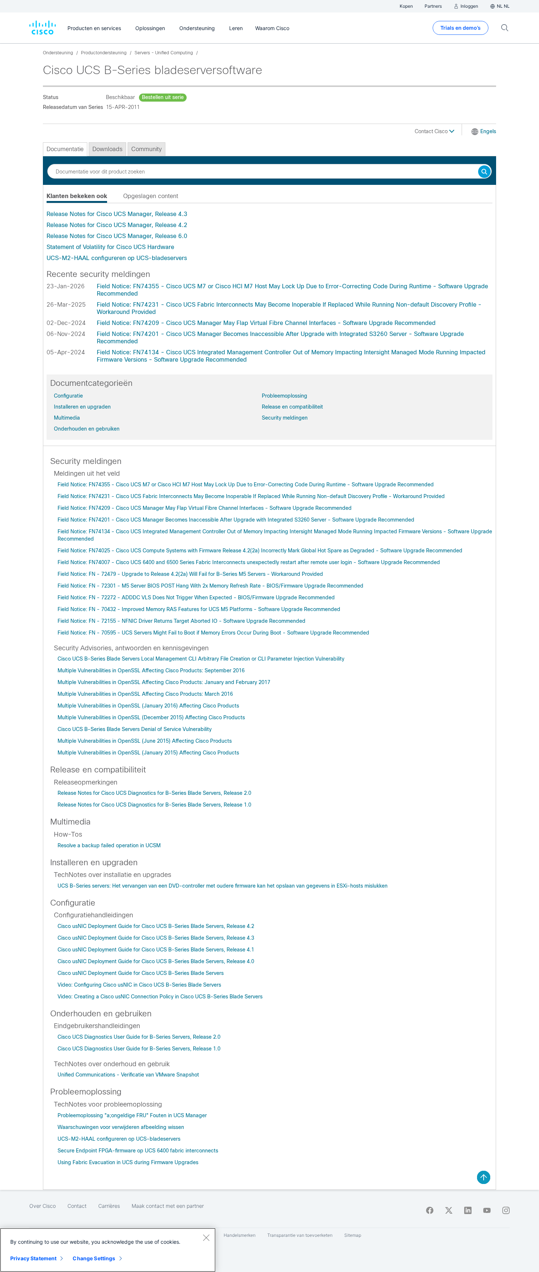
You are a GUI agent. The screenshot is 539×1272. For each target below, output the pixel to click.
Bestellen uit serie (163, 97)
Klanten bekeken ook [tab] (77, 196)
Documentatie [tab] (65, 149)
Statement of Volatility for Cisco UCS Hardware (110, 247)
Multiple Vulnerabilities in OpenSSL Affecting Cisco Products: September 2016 (151, 670)
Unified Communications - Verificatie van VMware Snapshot (128, 1075)
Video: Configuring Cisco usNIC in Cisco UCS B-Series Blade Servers (139, 985)
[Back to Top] (483, 1177)
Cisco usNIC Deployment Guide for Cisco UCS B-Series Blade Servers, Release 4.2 (156, 926)
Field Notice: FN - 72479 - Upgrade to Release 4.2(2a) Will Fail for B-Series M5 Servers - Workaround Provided (190, 574)
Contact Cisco (432, 131)
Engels (488, 131)
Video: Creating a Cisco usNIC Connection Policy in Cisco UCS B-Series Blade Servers (160, 996)
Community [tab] (146, 149)
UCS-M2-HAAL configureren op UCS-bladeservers (117, 258)
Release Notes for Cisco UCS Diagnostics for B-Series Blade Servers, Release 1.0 (154, 805)
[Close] (206, 1237)
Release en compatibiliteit (292, 407)
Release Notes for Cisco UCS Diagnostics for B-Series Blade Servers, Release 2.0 (154, 793)
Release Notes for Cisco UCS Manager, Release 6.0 (117, 236)
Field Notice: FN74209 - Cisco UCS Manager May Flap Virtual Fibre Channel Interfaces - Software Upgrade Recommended (266, 323)
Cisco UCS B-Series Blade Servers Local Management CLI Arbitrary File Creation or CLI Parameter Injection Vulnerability (201, 659)
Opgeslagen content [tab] (150, 196)
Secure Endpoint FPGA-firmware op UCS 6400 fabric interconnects (138, 1151)
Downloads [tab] (107, 149)
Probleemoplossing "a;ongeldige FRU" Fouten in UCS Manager (132, 1115)
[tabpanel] (269, 236)
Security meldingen (285, 418)
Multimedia (67, 418)
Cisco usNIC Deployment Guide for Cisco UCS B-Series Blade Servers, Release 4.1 (156, 950)
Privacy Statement (33, 1258)
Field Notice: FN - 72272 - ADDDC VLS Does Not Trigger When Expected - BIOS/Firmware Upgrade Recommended (196, 597)
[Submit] (484, 172)
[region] (108, 1250)
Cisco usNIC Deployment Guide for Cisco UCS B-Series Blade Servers (141, 973)
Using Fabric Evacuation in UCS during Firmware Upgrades (128, 1162)
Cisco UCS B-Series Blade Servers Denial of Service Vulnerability (135, 729)
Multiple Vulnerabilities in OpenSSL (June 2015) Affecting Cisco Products (145, 741)
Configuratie (68, 396)
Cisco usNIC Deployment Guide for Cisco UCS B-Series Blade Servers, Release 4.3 (156, 938)
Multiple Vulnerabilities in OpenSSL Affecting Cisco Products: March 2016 (145, 694)
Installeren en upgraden (82, 407)
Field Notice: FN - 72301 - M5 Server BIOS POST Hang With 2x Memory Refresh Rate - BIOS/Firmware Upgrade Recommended (210, 586)
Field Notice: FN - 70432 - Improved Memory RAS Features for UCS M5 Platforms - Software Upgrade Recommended (199, 609)
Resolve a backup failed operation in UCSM (109, 845)
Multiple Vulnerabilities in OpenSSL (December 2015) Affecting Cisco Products (151, 717)
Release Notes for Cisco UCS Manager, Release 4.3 (117, 214)
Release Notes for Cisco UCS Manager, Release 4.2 (117, 225)
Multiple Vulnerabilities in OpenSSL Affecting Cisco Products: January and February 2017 (164, 682)
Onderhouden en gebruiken (87, 429)
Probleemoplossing (284, 396)
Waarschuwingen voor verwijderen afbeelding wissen (121, 1127)
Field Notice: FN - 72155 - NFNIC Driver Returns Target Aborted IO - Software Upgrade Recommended (181, 621)
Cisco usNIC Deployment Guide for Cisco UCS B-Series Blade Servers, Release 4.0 (156, 961)
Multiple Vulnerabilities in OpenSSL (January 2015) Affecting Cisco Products (148, 753)
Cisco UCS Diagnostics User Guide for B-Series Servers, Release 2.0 (139, 1037)
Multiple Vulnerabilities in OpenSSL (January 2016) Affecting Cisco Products (148, 706)
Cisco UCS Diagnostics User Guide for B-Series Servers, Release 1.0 (139, 1049)
